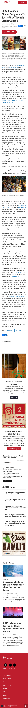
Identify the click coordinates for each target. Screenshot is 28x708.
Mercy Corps (22, 207)
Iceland (14, 274)
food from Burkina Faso (16, 296)
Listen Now (14, 397)
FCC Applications (7, 698)
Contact (5, 681)
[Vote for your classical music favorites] (14, 416)
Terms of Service (7, 685)
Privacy (5, 688)
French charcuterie (17, 100)
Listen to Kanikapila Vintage (14, 382)
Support (5, 695)
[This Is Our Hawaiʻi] (14, 543)
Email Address (7, 462)
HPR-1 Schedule (7, 675)
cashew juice (6, 100)
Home (4, 671)
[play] (2, 706)
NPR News (9, 330)
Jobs (4, 691)
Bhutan (18, 272)
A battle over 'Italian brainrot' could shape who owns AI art (15, 500)
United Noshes (13, 67)
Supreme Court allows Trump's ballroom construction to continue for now (15, 507)
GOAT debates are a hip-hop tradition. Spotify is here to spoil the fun (13, 627)
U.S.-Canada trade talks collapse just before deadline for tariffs (15, 493)
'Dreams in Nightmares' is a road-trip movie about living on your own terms (15, 515)
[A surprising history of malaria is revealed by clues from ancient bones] (13, 571)
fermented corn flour (8, 102)
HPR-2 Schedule (7, 678)
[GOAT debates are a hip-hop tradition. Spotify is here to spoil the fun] (13, 612)
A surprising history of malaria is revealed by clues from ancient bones (13, 586)
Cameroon (15, 276)
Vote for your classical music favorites (14, 432)
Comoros (4, 252)
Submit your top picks (14, 449)
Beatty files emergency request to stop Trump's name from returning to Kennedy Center (15, 523)
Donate (23, 2)
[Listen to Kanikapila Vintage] (14, 366)
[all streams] (26, 706)
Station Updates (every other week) (13, 469)
